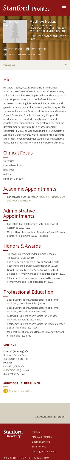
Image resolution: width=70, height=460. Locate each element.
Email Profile (38, 49)
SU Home (37, 432)
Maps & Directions (42, 436)
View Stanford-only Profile (25, 54)
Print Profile (16, 49)
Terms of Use (39, 446)
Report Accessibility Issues (49, 416)
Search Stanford (41, 441)
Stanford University (17, 433)
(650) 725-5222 (11, 370)
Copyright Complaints (44, 451)
